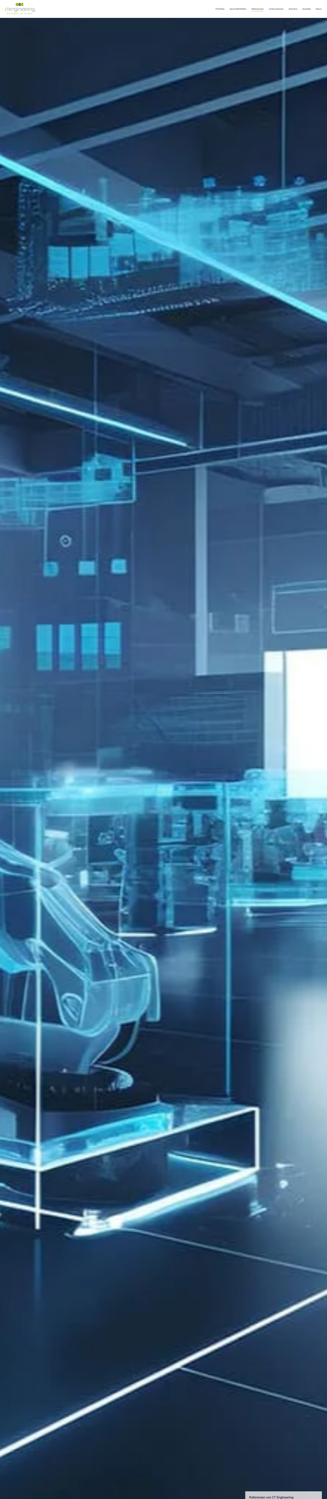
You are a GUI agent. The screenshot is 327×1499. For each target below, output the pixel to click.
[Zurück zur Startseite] (20, 9)
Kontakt (306, 8)
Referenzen (258, 8)
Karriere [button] (293, 8)
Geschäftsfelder (238, 8)
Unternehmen (276, 8)
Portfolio (220, 8)
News (319, 8)
